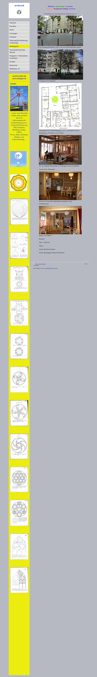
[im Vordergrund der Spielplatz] (60, 64)
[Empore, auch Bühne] (60, 220)
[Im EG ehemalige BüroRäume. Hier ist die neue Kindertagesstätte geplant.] (60, 31)
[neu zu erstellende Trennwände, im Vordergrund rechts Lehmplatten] (60, 150)
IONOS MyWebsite (50, 268)
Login (86, 263)
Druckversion (38, 264)
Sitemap (44, 264)
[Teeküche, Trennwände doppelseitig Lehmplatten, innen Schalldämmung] (60, 186)
